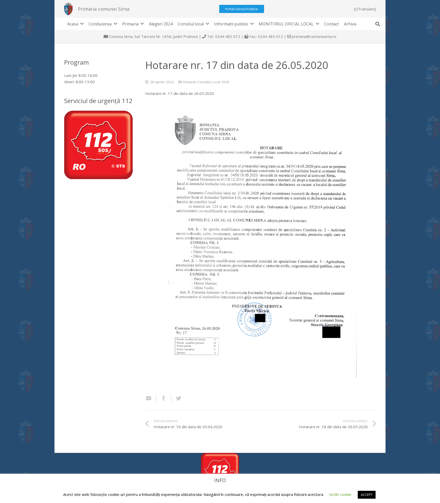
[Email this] (150, 398)
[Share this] (163, 398)
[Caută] (377, 24)
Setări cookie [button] (340, 494)
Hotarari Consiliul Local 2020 (206, 82)
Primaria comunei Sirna (103, 9)
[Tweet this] (176, 398)
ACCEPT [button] (367, 494)
